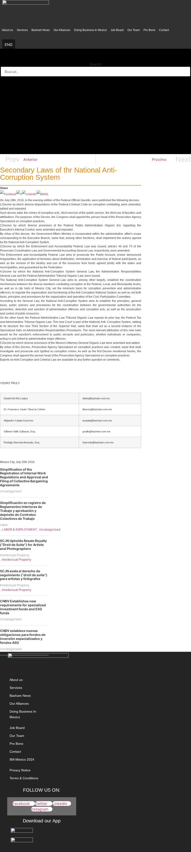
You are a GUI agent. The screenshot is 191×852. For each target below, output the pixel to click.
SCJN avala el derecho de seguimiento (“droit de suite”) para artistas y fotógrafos (23, 575)
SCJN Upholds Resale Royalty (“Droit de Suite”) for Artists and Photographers (23, 545)
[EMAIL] (43, 194)
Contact (164, 30)
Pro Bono (149, 30)
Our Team (133, 30)
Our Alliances (62, 30)
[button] (95, 58)
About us (7, 30)
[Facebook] (8, 194)
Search (95, 64)
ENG (9, 44)
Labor (4, 525)
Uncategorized (10, 491)
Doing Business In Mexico (90, 30)
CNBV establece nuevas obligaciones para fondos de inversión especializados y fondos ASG (22, 636)
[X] (19, 194)
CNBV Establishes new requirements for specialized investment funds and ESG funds (23, 607)
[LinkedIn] (29, 194)
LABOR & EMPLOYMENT (19, 529)
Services (22, 30)
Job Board (117, 30)
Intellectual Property (14, 555)
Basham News (40, 30)
